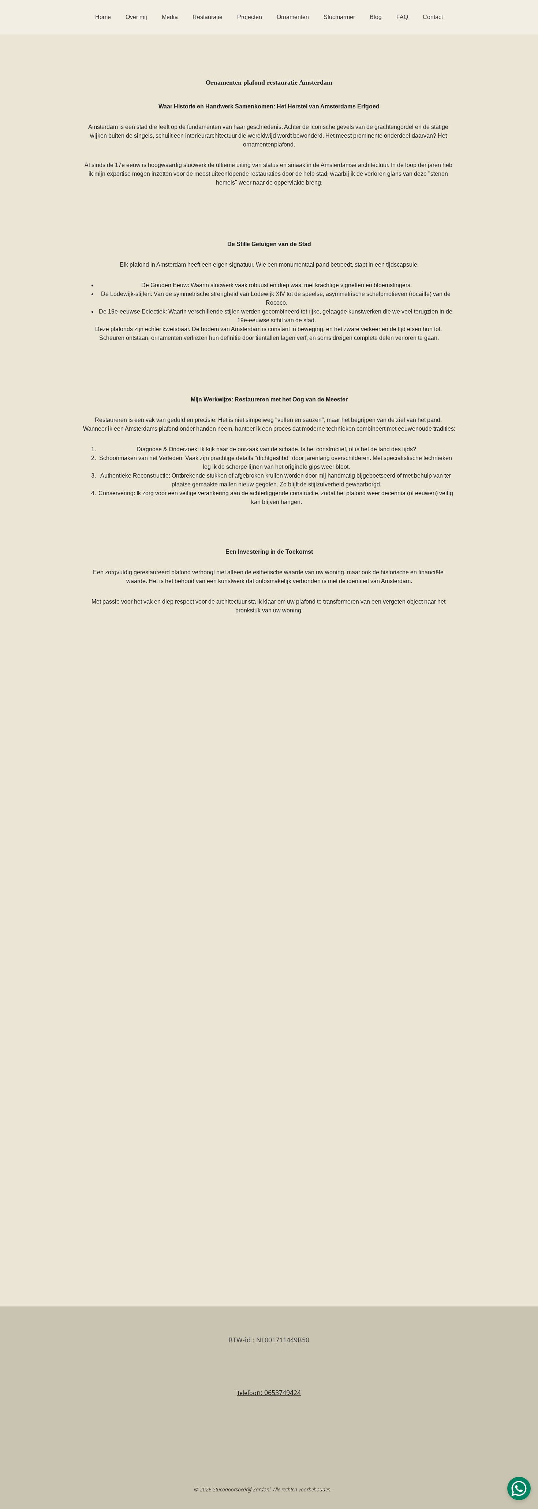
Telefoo (247, 1393)
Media (170, 17)
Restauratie (208, 17)
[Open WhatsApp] (519, 1488)
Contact (433, 17)
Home (103, 17)
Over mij (136, 17)
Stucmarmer (339, 17)
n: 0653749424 (279, 1392)
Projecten (249, 17)
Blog (376, 17)
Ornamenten (293, 17)
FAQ (402, 17)
